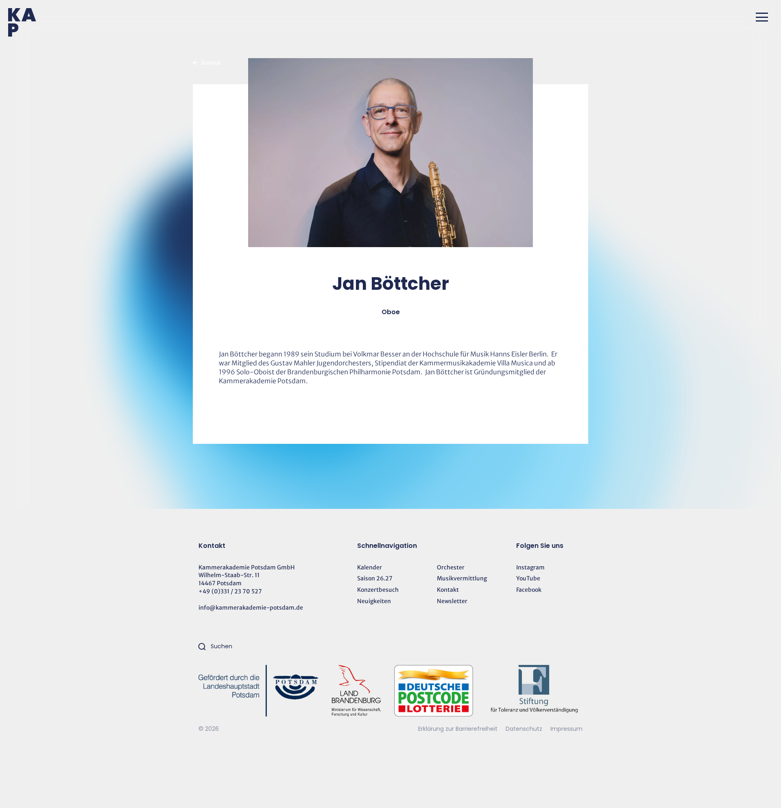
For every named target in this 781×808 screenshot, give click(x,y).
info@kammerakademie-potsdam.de (251, 607)
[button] (762, 17)
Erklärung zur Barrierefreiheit (457, 729)
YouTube (528, 578)
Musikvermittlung (462, 578)
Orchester (451, 567)
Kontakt (448, 589)
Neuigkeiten (374, 601)
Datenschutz (525, 729)
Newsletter (452, 601)
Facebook (528, 589)
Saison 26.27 (375, 578)
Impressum (566, 729)
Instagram (530, 567)
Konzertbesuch (378, 589)
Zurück (211, 63)
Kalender (369, 567)
